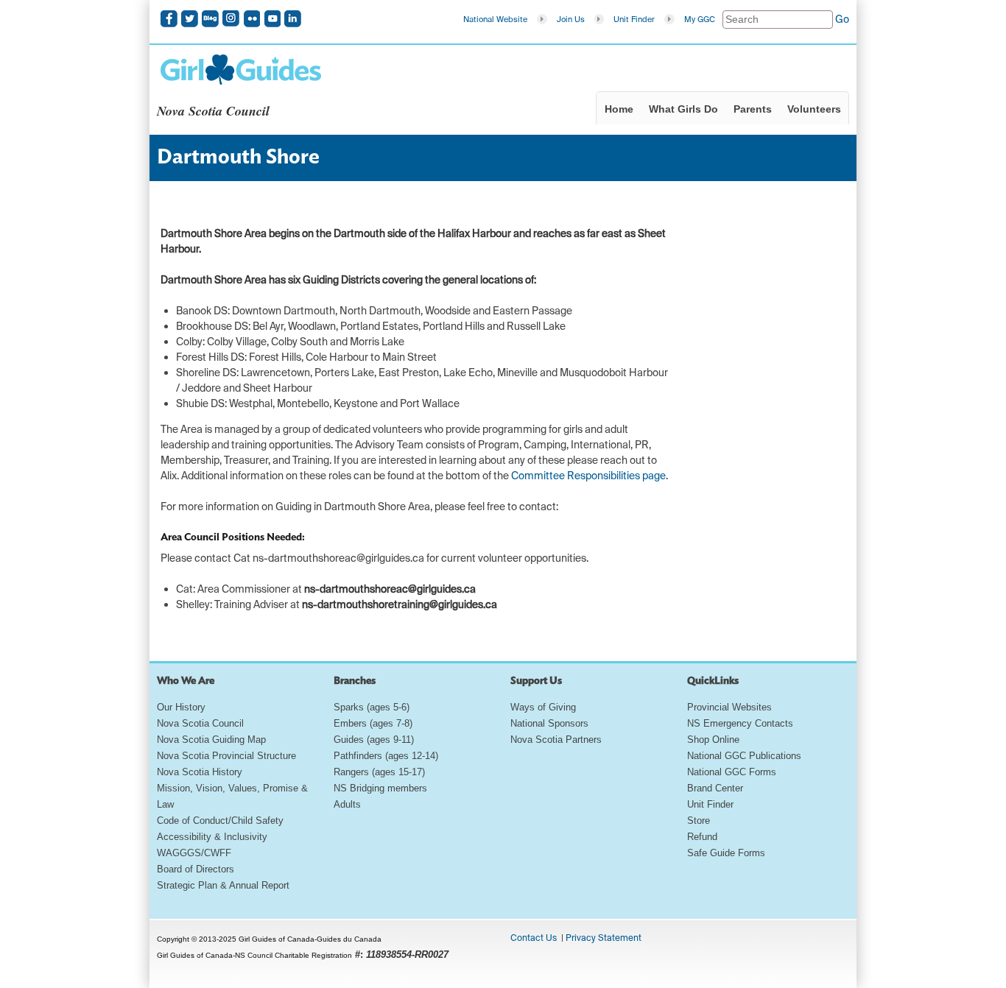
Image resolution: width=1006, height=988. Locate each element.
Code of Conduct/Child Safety (220, 820)
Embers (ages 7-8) (373, 723)
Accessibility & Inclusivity (212, 836)
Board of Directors (195, 869)
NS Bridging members (380, 788)
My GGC (699, 19)
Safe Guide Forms (726, 852)
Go (842, 19)
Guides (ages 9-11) (374, 739)
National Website (495, 19)
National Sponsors (549, 723)
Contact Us (533, 938)
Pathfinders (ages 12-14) (386, 755)
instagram (230, 18)
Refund (702, 836)
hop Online (716, 739)
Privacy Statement (603, 938)
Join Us (571, 19)
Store (698, 820)
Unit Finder (634, 19)
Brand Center (715, 788)
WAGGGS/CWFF (194, 852)
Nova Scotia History (199, 771)
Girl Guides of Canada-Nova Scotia (241, 69)
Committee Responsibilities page (588, 475)
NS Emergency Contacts (740, 723)
